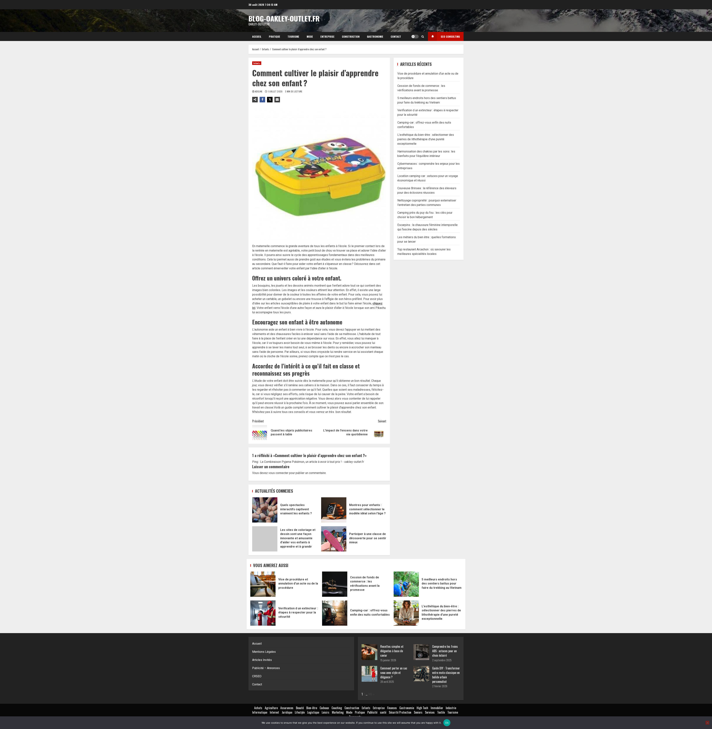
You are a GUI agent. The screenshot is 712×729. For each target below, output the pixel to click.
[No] (707, 723)
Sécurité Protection (400, 712)
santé (383, 712)
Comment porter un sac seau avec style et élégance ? (393, 672)
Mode (310, 36)
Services (430, 712)
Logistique (313, 712)
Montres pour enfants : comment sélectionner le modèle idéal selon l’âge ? (333, 510)
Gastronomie (375, 36)
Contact (396, 36)
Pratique (274, 36)
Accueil (256, 36)
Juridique (287, 712)
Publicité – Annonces (266, 668)
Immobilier (437, 708)
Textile (441, 712)
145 (370, 694)
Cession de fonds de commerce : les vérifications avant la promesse (334, 584)
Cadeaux (324, 708)
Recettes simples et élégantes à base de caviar (391, 651)
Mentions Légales (264, 652)
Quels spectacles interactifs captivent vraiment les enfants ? (264, 510)
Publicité (372, 712)
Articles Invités (262, 660)
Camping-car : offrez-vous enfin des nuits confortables (334, 613)
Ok (447, 722)
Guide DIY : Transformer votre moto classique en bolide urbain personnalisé (446, 675)
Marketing (338, 712)
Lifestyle (300, 712)
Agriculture (271, 708)
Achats (258, 708)
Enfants (256, 63)
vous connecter (278, 473)
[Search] (422, 36)
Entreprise (327, 36)
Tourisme (293, 36)
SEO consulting (450, 36)
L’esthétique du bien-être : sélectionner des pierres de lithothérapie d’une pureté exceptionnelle (425, 139)
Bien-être (311, 708)
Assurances (286, 708)
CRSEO (256, 676)
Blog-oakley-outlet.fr (284, 18)
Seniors (418, 712)
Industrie (451, 708)
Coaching (337, 708)
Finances (392, 708)
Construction (351, 36)
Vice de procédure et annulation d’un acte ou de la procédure (263, 584)
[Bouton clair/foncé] (415, 36)
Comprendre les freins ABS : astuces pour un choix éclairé (445, 651)
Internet (274, 712)
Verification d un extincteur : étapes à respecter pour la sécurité (263, 613)
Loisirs (325, 712)
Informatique (259, 712)
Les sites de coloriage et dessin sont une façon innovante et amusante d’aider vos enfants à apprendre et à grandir (264, 538)
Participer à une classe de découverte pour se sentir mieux (333, 538)
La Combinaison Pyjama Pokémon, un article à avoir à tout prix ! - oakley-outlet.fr (312, 462)
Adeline (259, 91)
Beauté (300, 708)
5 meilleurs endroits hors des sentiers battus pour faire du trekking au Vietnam (406, 584)
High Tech (422, 708)
